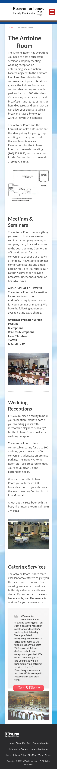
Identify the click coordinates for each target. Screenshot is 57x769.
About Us (20, 743)
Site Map (32, 755)
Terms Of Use (44, 755)
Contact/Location (41, 743)
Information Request (19, 749)
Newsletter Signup (39, 749)
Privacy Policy (19, 755)
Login (8, 755)
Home (11, 743)
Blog (29, 743)
